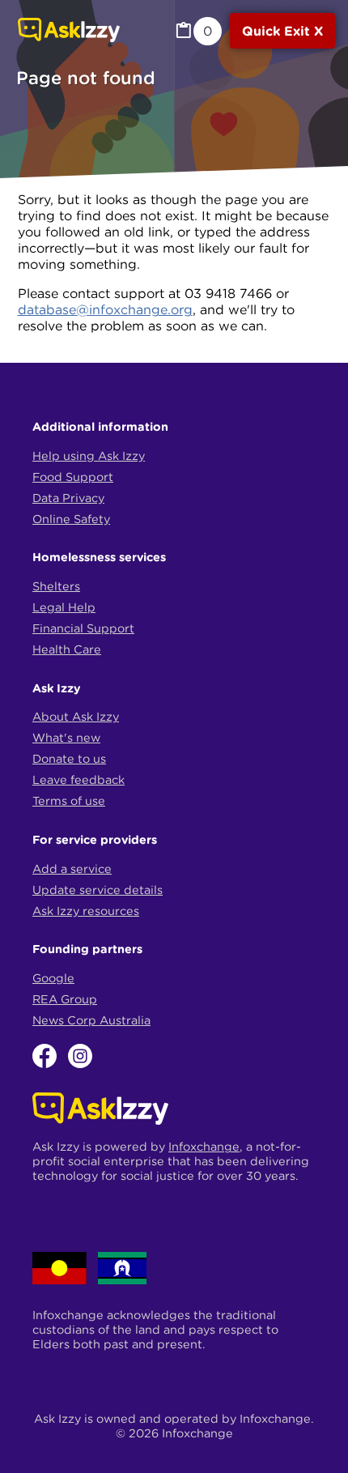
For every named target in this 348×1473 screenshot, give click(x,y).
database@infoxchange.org (105, 309)
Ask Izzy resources (85, 911)
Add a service (72, 869)
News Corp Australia (91, 1020)
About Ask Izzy (75, 716)
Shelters (56, 586)
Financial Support (83, 628)
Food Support (72, 477)
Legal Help (63, 607)
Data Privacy (68, 498)
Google (53, 978)
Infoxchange (204, 1146)
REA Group (64, 999)
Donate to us (69, 758)
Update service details (97, 890)
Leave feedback (78, 780)
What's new (66, 737)
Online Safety (71, 519)
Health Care (66, 649)
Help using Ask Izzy (88, 456)
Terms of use (68, 801)
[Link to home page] (69, 31)
